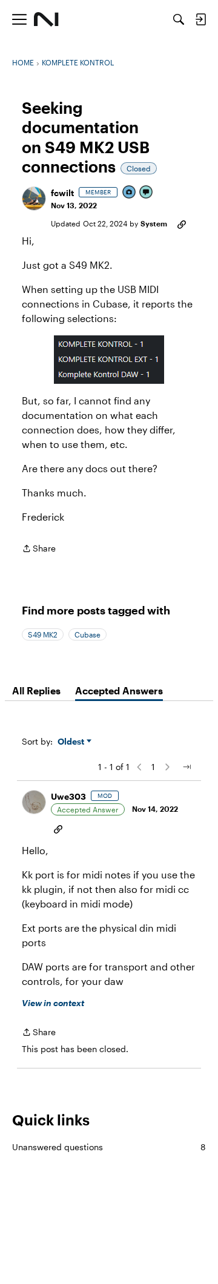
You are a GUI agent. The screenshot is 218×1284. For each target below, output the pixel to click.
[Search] (179, 19)
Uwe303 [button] (68, 796)
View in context (53, 1003)
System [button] (153, 223)
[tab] (36, 690)
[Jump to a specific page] (186, 767)
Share (39, 549)
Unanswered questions (109, 1147)
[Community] (46, 19)
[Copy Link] (181, 223)
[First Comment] (146, 193)
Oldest (72, 742)
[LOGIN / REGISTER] (200, 19)
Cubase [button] (87, 634)
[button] (34, 198)
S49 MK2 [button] (43, 634)
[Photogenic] (129, 193)
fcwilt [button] (62, 193)
